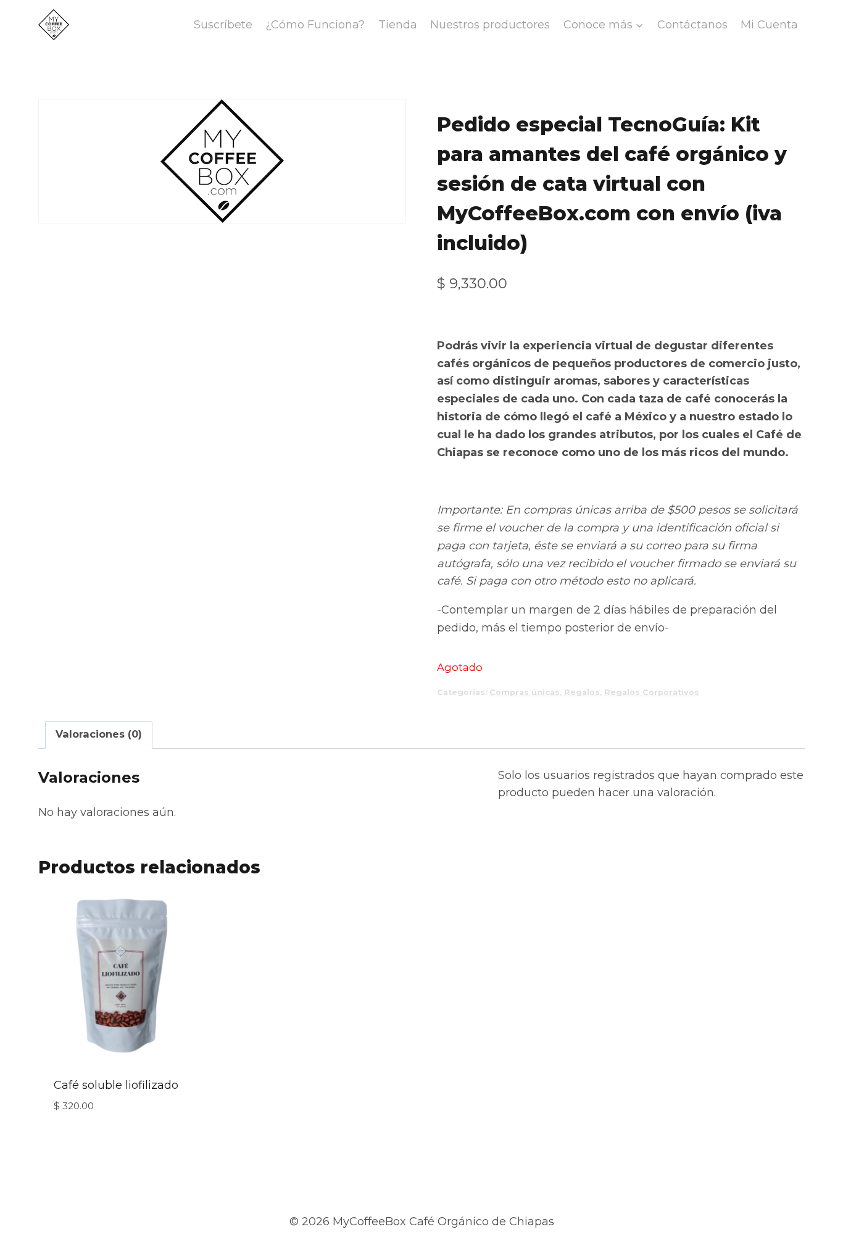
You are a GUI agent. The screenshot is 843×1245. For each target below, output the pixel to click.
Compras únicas (524, 692)
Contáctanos (692, 24)
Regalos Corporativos (651, 692)
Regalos (582, 692)
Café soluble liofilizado (116, 1085)
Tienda (397, 24)
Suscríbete (223, 24)
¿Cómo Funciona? (315, 24)
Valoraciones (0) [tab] (99, 734)
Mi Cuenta (769, 24)
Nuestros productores (490, 24)
